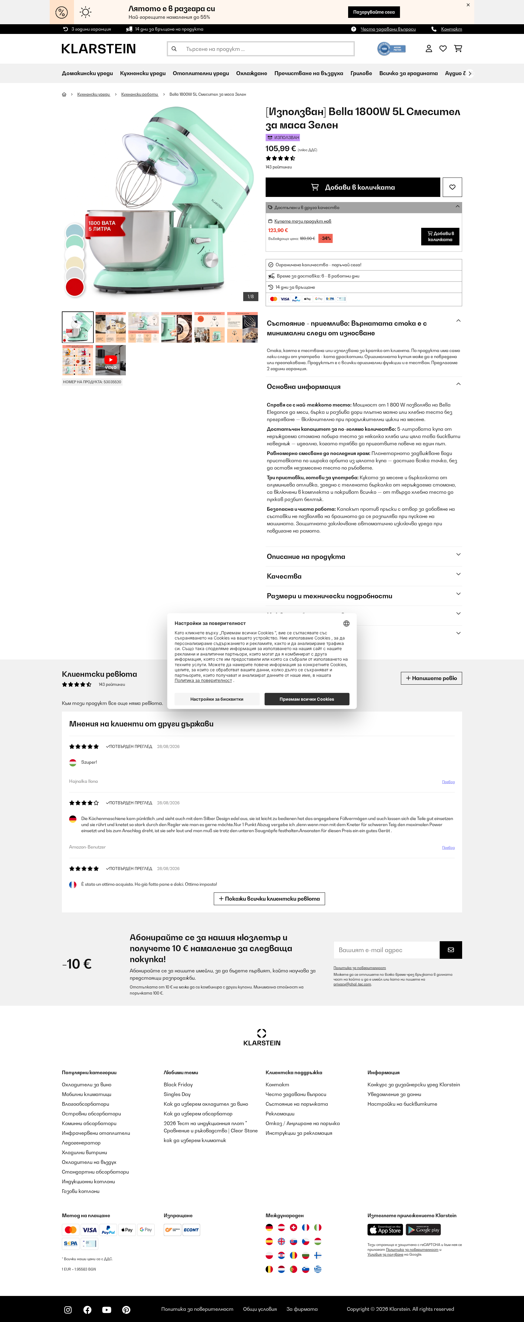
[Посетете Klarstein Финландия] (317, 1255)
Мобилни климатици (86, 1094)
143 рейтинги (279, 166)
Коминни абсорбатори (89, 1123)
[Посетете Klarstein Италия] (317, 1227)
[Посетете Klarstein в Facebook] (87, 1310)
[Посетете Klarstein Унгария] (317, 1241)
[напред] (469, 73)
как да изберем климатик (195, 1140)
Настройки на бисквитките (402, 1104)
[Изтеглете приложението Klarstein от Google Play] (423, 1230)
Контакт (451, 29)
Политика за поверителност (360, 968)
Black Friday (178, 1084)
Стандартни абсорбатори (95, 1172)
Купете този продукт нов (302, 221)
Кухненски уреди (93, 94)
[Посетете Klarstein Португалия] (293, 1269)
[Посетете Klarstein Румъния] (293, 1255)
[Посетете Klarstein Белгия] (269, 1269)
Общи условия (260, 1309)
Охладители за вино (86, 1084)
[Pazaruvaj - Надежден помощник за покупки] (391, 48)
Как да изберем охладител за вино (206, 1104)
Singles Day (177, 1094)
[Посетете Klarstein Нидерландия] (281, 1269)
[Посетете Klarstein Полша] (269, 1255)
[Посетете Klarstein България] (305, 1255)
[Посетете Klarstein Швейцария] (293, 1227)
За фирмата (302, 1309)
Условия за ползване (385, 1254)
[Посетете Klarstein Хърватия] (281, 1255)
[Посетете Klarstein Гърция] (317, 1270)
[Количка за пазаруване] (458, 48)
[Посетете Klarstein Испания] (269, 1241)
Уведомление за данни (394, 1094)
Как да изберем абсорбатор (198, 1114)
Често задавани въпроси (388, 29)
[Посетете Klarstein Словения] (305, 1269)
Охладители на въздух (89, 1162)
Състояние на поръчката (297, 1104)
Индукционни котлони (88, 1181)
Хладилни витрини (84, 1152)
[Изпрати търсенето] (174, 48)
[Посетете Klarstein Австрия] (281, 1227)
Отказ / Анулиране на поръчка (303, 1123)
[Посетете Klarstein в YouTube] (107, 1310)
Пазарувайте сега (374, 12)
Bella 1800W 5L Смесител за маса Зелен (208, 94)
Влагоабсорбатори (85, 1104)
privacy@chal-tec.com (352, 984)
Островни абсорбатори (91, 1114)
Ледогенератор (81, 1143)
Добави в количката (359, 187)
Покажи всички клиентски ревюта (272, 898)
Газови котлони (80, 1191)
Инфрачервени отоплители (96, 1133)
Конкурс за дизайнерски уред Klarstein (414, 1084)
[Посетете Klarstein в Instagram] (68, 1310)
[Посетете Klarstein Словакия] (293, 1241)
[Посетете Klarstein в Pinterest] (126, 1310)
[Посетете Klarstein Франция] (305, 1227)
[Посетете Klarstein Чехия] (305, 1241)
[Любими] (443, 48)
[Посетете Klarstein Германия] (269, 1227)
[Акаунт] (429, 48)
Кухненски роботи (140, 94)
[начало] (69, 94)
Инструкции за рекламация (299, 1133)
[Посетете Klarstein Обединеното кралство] (281, 1241)
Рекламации (280, 1114)
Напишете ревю (434, 678)
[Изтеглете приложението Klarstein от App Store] (385, 1230)
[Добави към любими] (452, 187)
